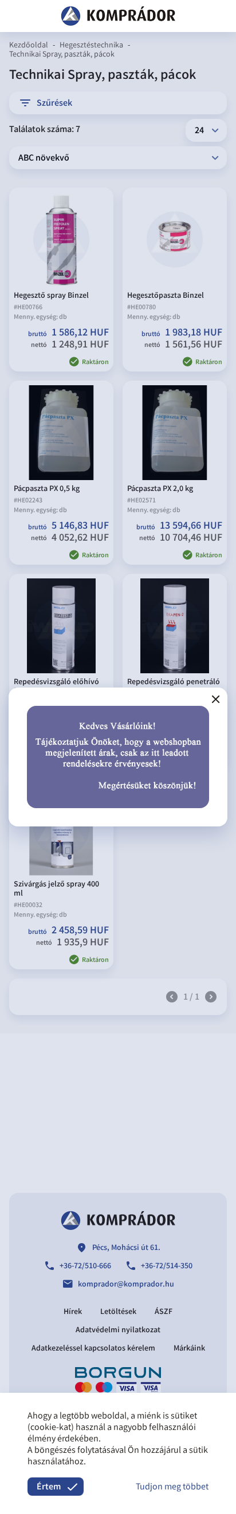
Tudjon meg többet (172, 1487)
